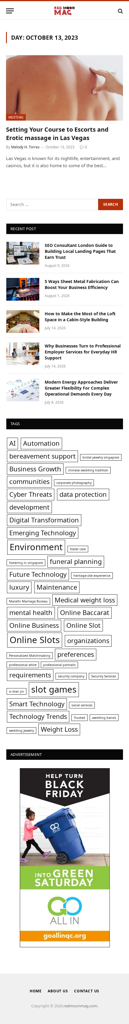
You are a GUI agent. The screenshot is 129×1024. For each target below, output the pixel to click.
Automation (41, 443)
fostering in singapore (26, 563)
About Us (58, 991)
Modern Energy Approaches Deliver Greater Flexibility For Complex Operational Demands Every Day (81, 388)
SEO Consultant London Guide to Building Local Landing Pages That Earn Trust (80, 251)
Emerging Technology (42, 532)
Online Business (34, 625)
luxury (19, 587)
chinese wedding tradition (88, 470)
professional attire (23, 665)
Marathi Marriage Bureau (28, 601)
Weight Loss (59, 729)
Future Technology (38, 574)
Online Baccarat (84, 612)
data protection (83, 494)
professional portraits (59, 665)
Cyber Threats (30, 494)
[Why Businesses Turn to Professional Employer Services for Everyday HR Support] (22, 353)
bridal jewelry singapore (100, 457)
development (29, 507)
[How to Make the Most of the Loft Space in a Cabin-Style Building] (22, 321)
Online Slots (35, 640)
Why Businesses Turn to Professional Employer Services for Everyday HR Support (83, 352)
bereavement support (42, 456)
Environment (36, 547)
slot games (53, 689)
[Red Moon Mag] (65, 11)
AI (12, 443)
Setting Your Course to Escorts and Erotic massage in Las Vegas (57, 133)
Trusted (79, 718)
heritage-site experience (92, 575)
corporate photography (74, 483)
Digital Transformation (44, 520)
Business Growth (35, 469)
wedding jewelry (21, 730)
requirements (30, 675)
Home (36, 991)
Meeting (15, 117)
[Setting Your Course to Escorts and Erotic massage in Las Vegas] (64, 88)
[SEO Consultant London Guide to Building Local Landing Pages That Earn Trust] (22, 253)
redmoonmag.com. (81, 1005)
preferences (75, 654)
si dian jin (16, 691)
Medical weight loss (85, 600)
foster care (78, 549)
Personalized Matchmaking (29, 656)
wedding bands (104, 718)
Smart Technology (36, 703)
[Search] (120, 11)
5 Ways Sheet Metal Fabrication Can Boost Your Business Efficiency (82, 284)
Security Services (103, 676)
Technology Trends (38, 716)
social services (81, 705)
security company (71, 676)
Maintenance (57, 587)
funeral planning (76, 561)
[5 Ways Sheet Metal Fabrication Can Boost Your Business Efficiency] (22, 289)
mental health (30, 612)
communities (29, 481)
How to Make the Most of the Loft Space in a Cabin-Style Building (80, 316)
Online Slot (83, 625)
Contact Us (86, 991)
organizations (88, 640)
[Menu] (10, 11)
